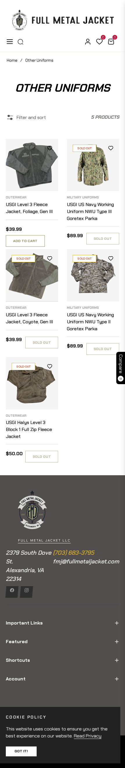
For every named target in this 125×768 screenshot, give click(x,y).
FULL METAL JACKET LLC (44, 540)
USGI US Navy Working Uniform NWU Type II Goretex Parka (90, 322)
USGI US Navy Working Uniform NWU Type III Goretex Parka (90, 211)
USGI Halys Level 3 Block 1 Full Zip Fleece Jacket (29, 429)
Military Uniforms (83, 197)
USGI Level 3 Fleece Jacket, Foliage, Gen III (29, 207)
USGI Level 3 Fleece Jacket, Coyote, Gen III (29, 318)
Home (12, 60)
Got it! (21, 751)
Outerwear (16, 197)
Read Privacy (87, 736)
